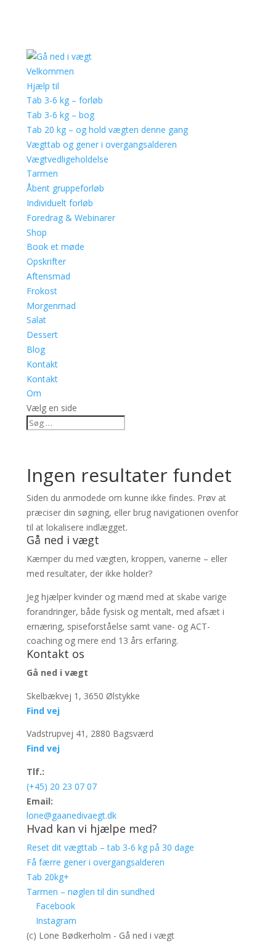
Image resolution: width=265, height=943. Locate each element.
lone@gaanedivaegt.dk (71, 815)
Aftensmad (48, 276)
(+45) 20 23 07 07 (61, 786)
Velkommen (50, 71)
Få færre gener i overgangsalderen (95, 862)
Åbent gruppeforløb (65, 188)
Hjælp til (42, 86)
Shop (36, 232)
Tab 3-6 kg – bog (60, 115)
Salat (36, 320)
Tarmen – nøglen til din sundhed (90, 891)
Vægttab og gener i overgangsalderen (101, 144)
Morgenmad (51, 305)
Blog (35, 349)
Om (33, 393)
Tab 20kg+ (47, 877)
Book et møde (55, 246)
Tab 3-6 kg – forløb (64, 100)
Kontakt (42, 364)
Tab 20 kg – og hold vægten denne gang (107, 129)
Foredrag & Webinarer (70, 217)
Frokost (41, 291)
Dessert (42, 334)
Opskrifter (46, 261)
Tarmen (42, 173)
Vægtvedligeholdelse (67, 159)
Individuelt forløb (59, 203)
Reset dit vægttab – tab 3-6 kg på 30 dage (110, 847)
